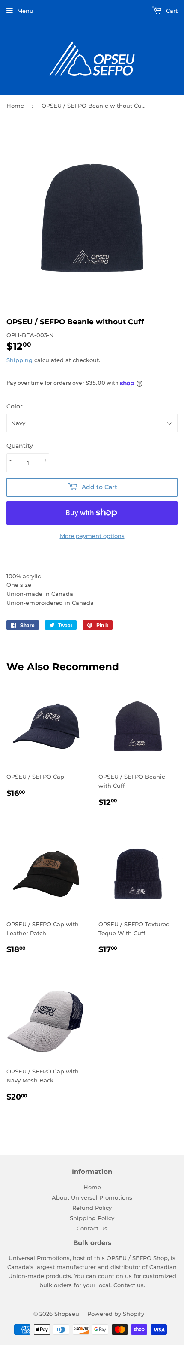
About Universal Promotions (92, 1197)
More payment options (92, 535)
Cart (171, 10)
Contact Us (92, 1228)
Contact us (128, 1285)
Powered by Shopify (115, 1313)
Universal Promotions (39, 1257)
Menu (25, 10)
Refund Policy (92, 1207)
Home (15, 105)
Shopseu (66, 1313)
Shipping (19, 360)
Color (14, 406)
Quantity (19, 446)
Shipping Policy (92, 1218)
